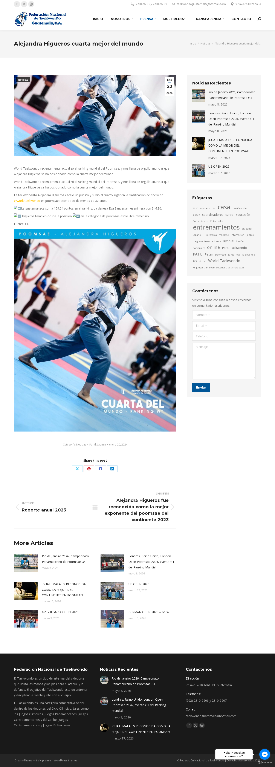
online (213, 247)
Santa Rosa (234, 254)
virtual (202, 261)
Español (197, 234)
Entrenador (216, 221)
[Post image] (26, 563)
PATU (198, 254)
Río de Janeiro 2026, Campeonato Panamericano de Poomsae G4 (65, 559)
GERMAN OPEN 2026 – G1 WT (149, 612)
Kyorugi (228, 241)
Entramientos (200, 221)
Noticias (23, 79)
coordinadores (212, 214)
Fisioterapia (210, 234)
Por (97, 444)
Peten (209, 254)
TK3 (195, 261)
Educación (242, 214)
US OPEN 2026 (138, 584)
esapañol (247, 228)
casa (224, 207)
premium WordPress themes (59, 760)
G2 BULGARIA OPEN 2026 (60, 612)
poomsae (220, 254)
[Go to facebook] (264, 754)
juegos (250, 234)
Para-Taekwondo (234, 247)
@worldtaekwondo (27, 201)
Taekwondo (248, 254)
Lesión (240, 241)
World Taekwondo (224, 260)
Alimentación (207, 208)
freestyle (224, 234)
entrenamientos (216, 227)
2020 (195, 208)
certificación (239, 208)
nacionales (199, 248)
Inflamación (237, 234)
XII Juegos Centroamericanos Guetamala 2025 (218, 267)
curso (229, 214)
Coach (196, 214)
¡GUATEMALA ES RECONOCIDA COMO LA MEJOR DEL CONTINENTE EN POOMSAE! (64, 589)
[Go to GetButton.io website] (265, 762)
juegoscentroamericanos (207, 241)
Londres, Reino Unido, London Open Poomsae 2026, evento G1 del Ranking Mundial (151, 561)
